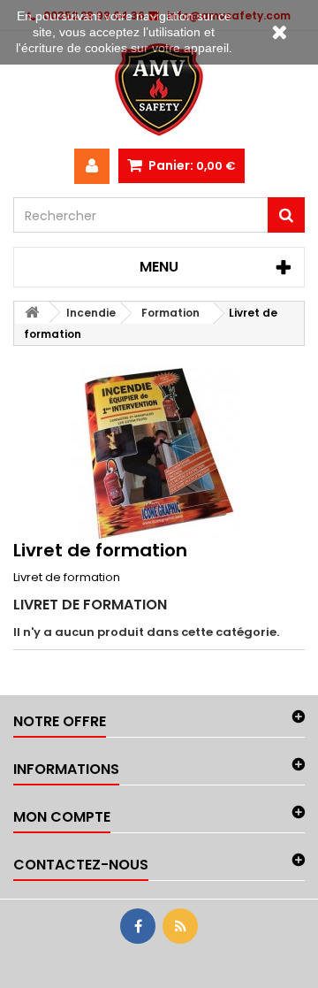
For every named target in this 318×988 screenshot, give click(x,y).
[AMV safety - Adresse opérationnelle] (159, 89)
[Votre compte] (92, 166)
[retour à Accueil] (32, 313)
